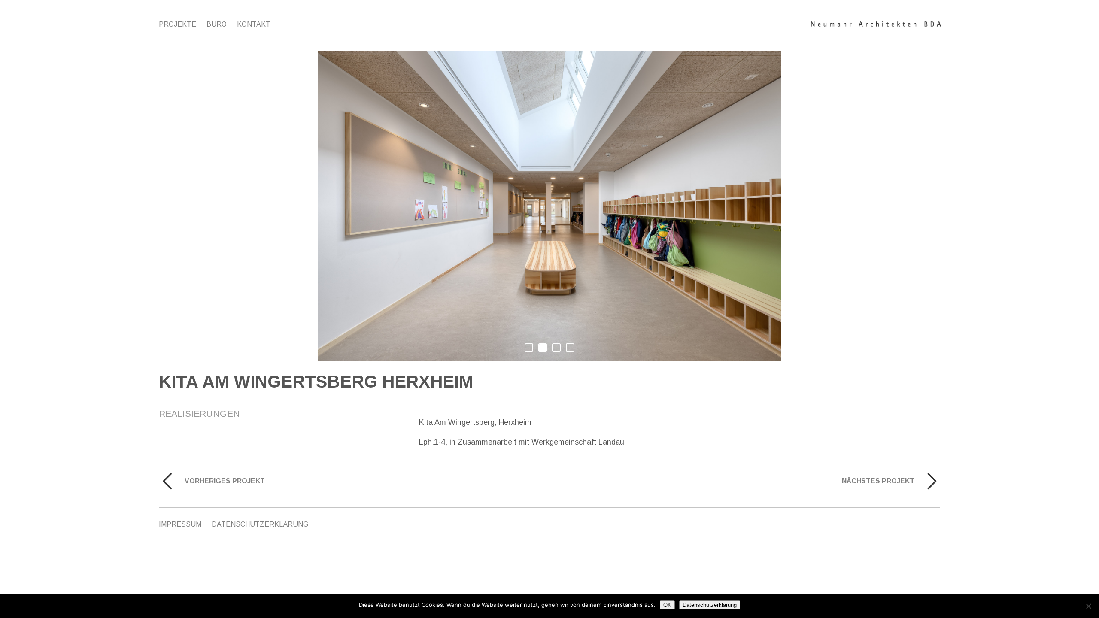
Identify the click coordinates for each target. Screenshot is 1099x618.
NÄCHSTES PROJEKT (878, 481)
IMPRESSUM (180, 524)
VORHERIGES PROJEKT (225, 481)
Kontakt (253, 24)
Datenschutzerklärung (260, 524)
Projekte (177, 24)
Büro (216, 24)
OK (667, 605)
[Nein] (1088, 606)
